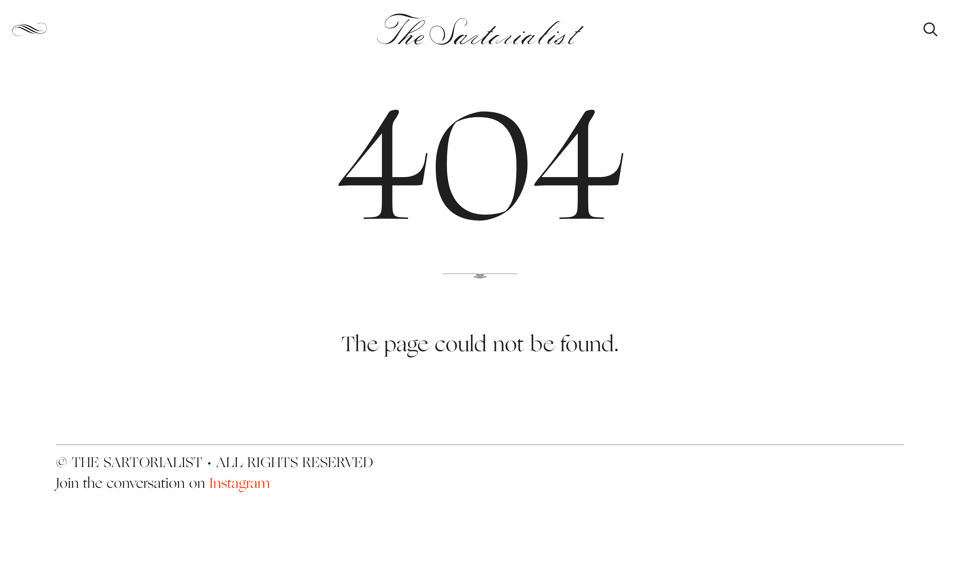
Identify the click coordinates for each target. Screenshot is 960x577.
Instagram (239, 483)
